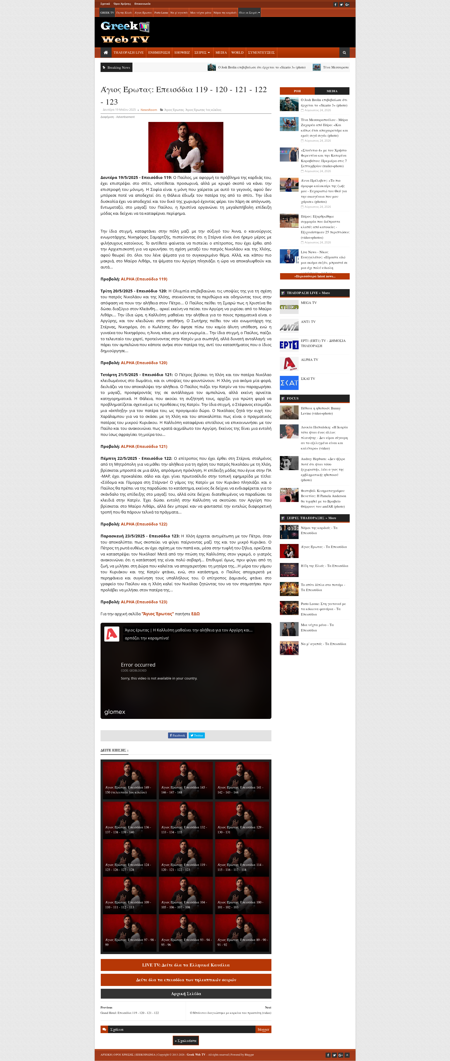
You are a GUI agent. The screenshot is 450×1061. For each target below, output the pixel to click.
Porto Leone (161, 12)
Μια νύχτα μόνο (200, 12)
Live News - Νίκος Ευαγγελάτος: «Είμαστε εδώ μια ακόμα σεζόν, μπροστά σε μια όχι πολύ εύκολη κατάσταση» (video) (324, 262)
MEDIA (221, 52)
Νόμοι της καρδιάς (225, 12)
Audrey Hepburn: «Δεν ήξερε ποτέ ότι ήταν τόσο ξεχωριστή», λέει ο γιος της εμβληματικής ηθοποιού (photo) (323, 469)
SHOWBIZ (182, 52)
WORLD (237, 52)
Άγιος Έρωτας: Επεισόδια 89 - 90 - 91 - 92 (243, 942)
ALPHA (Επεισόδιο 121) (144, 446)
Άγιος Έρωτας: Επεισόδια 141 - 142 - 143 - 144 (240, 789)
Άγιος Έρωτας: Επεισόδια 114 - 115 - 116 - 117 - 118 (240, 867)
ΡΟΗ (297, 91)
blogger (263, 1029)
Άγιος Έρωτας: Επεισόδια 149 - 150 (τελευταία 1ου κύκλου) (128, 789)
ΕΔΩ (195, 613)
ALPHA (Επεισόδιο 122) (144, 524)
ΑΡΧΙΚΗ (106, 1054)
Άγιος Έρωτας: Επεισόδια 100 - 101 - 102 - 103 (240, 904)
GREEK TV (107, 12)
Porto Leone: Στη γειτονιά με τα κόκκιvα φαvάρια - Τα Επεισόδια (323, 608)
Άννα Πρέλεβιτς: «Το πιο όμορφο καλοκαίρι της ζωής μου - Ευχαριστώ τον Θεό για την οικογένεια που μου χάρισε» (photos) (324, 191)
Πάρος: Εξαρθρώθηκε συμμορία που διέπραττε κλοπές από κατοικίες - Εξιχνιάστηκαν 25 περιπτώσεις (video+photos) (325, 227)
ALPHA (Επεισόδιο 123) (144, 601)
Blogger (249, 1054)
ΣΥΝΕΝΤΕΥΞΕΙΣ (261, 52)
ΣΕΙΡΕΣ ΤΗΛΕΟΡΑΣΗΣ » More (311, 517)
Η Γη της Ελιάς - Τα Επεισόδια (324, 565)
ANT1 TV (308, 321)
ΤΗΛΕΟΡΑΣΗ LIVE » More (308, 292)
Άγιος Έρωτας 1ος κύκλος (203, 110)
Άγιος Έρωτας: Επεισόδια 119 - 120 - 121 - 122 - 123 (184, 867)
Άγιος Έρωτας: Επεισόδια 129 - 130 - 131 (240, 829)
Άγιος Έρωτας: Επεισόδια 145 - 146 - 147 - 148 (184, 789)
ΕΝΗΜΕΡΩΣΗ (159, 52)
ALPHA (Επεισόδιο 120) (144, 362)
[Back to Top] (347, 1055)
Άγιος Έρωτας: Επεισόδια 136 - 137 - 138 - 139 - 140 (128, 829)
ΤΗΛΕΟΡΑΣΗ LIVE (129, 52)
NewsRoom (149, 110)
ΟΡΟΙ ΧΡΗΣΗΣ (124, 1054)
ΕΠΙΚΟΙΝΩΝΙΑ (146, 1054)
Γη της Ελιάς (124, 12)
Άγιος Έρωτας (143, 12)
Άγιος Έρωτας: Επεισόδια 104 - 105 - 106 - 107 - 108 (184, 904)
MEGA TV (309, 302)
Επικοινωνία (142, 3)
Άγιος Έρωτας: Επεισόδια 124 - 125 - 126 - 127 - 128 (128, 867)
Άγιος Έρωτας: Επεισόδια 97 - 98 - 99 (130, 942)
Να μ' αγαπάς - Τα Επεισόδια (323, 643)
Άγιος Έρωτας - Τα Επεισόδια (324, 546)
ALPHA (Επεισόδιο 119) (144, 279)
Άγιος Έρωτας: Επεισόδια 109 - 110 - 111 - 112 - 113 (128, 904)
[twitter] (341, 4)
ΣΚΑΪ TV (308, 378)
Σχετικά (105, 3)
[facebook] (335, 4)
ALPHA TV (309, 359)
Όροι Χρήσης (122, 3)
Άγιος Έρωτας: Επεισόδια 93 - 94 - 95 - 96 (186, 942)
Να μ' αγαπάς (179, 12)
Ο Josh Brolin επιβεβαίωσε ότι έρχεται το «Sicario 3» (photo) (223, 67)
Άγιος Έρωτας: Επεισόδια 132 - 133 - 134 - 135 (184, 829)
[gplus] (347, 4)
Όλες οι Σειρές (248, 12)
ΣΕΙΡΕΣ (201, 52)
